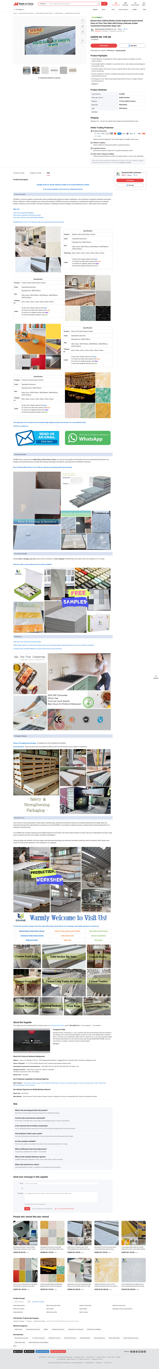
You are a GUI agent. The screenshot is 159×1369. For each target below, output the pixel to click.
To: (22, 1188)
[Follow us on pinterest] (142, 1351)
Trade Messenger (42, 1351)
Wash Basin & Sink (51, 1312)
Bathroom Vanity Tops (80, 1083)
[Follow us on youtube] (139, 1351)
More (14, 1346)
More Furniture (84, 1312)
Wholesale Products (79, 1357)
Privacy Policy (107, 1362)
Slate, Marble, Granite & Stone (44, 13)
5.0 (124, 175)
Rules (144, 9)
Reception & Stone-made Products (122, 1309)
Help (113, 9)
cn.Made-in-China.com (96, 1359)
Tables (96, 1083)
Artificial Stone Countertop (72, 13)
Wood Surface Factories (21, 1338)
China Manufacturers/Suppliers (65, 1357)
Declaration (99, 1362)
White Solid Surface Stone (131, 1338)
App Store (18, 1351)
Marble (46, 1329)
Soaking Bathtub (18, 1312)
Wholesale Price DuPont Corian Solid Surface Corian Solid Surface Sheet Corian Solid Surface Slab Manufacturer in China (52, 1249)
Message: (20, 1193)
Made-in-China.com (71, 1359)
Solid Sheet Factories (54, 1338)
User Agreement (89, 1362)
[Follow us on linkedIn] (145, 1351)
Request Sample (121, 50)
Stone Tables (50, 1309)
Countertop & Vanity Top (33, 1329)
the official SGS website (57, 1025)
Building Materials (18, 1085)
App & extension (123, 9)
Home (15, 13)
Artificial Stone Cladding (94, 1329)
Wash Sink (102, 1083)
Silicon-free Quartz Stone (53, 1305)
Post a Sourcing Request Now (64, 1209)
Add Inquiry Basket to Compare (50, 78)
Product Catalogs (39, 1302)
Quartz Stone (41, 1083)
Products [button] (43, 4)
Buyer (103, 9)
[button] (99, 3)
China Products (51, 1357)
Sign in (144, 5)
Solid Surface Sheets (30, 1083)
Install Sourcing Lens (59, 1351)
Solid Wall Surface (85, 1338)
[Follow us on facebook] (131, 1351)
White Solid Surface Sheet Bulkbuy (38, 1342)
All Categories (20, 9)
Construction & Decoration (26, 13)
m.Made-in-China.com (83, 1359)
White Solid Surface (114, 1338)
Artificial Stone (59, 13)
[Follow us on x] (134, 1351)
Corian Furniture (30, 1085)
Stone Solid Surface (99, 1338)
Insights (118, 1357)
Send (27, 1209)
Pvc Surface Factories (38, 1338)
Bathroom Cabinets (18, 1309)
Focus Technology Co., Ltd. (66, 1362)
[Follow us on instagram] (137, 1351)
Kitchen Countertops (66, 1083)
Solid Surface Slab (20, 1342)
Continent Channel (101, 1357)
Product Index (110, 1357)
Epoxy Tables (83, 1309)
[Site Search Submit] (104, 4)
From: (21, 1183)
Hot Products (42, 1357)
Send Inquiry (104, 45)
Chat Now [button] (133, 46)
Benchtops (90, 1083)
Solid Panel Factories (70, 1338)
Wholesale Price (90, 1357)
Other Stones (18, 1329)
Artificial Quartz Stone (58, 1329)
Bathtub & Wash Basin (52, 1083)
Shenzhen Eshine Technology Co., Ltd (105, 29)
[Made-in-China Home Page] (23, 4)
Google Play (29, 1351)
